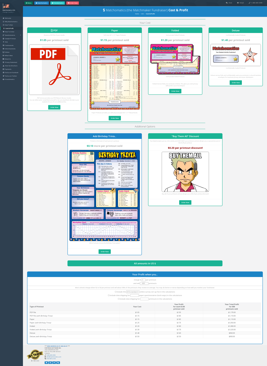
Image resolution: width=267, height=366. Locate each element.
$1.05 (43, 40)
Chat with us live (51, 359)
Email (241, 3)
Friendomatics (58, 3)
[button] (46, 362)
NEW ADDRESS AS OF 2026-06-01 (57, 346)
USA (142, 14)
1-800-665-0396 (256, 3)
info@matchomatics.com (54, 357)
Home (137, 14)
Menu (29, 3)
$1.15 (104, 40)
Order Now (54, 107)
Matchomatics (42, 3)
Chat (230, 3)
